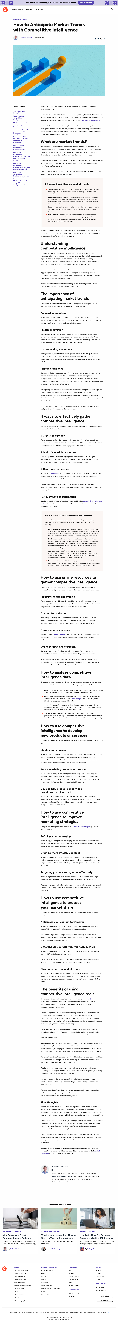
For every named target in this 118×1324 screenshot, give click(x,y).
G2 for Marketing (19, 1288)
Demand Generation (20, 1276)
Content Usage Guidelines (89, 1312)
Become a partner (74, 1293)
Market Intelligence (46, 1285)
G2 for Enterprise (19, 1295)
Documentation (73, 1279)
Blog (70, 1270)
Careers (98, 1279)
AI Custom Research (47, 1270)
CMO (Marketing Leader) (21, 1270)
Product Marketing (19, 1282)
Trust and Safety (73, 1285)
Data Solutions (45, 1295)
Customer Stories (74, 1276)
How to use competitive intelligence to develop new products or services (21, 156)
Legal (70, 1282)
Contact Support (101, 1290)
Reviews (43, 1279)
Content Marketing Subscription (50, 1288)
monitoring (55, 473)
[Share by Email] (104, 39)
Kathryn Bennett (93, 1249)
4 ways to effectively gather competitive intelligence (20, 132)
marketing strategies (81, 827)
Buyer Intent (44, 1282)
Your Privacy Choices (102, 1312)
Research (29, 9)
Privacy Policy (46, 1312)
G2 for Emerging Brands (21, 1301)
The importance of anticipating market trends (20, 125)
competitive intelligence (90, 120)
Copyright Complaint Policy (76, 1312)
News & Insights (100, 1276)
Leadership (99, 1273)
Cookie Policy (54, 1312)
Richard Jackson (26, 37)
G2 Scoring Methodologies (28, 1312)
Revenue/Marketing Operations (23, 1285)
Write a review (105, 1300)
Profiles (43, 1273)
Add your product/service (104, 1295)
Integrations (72, 1296)
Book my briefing (86, 2)
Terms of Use (39, 1312)
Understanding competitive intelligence (18, 118)
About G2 (99, 1270)
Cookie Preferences (63, 1312)
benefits (89, 999)
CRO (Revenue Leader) (20, 1273)
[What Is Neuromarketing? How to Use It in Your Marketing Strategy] (59, 1219)
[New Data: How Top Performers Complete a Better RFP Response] (97, 1219)
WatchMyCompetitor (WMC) (62, 1176)
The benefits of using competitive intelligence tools (20, 183)
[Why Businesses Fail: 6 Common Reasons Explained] (20, 1219)
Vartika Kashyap (54, 1249)
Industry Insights (17, 9)
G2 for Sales (17, 1292)
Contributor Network (20, 19)
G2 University (72, 1273)
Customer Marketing (20, 1279)
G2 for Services (18, 1298)
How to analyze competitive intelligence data (19, 147)
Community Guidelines (14, 1312)
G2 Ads (43, 1292)
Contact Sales (100, 1287)
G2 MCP (43, 1276)
